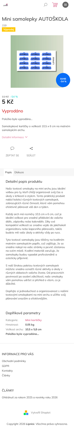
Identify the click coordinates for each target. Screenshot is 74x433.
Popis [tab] (8, 172)
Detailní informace (13, 137)
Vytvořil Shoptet (40, 412)
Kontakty (7, 370)
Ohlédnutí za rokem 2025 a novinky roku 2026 (29, 397)
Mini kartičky (33, 320)
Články (6, 375)
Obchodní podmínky (14, 361)
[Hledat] (45, 5)
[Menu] (65, 5)
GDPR (5, 366)
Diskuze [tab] (19, 172)
